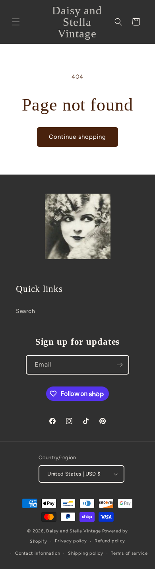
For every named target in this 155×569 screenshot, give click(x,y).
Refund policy (110, 541)
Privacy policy (71, 541)
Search (25, 311)
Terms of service (129, 553)
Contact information (37, 553)
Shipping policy (85, 553)
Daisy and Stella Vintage (73, 531)
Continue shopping (77, 136)
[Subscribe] (119, 365)
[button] (16, 22)
